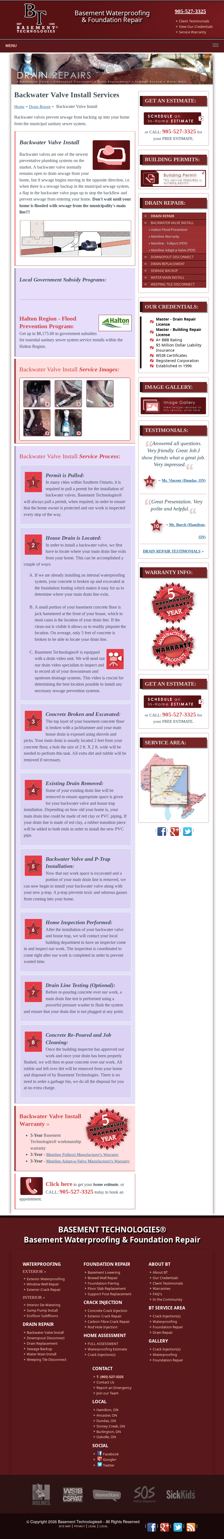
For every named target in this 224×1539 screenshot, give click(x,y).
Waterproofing (165, 1321)
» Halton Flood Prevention (168, 229)
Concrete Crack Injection (107, 1310)
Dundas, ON (106, 1420)
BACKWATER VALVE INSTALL (172, 223)
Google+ (110, 1459)
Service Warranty (192, 32)
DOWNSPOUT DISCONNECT (172, 257)
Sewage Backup (39, 1348)
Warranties (161, 1288)
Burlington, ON (108, 1431)
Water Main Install (41, 1354)
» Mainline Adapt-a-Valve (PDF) (172, 250)
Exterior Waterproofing (46, 1278)
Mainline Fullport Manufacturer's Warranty (82, 1154)
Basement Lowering (104, 1272)
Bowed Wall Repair (103, 1277)
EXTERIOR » (34, 1271)
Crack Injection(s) (102, 1354)
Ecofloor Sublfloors (42, 1315)
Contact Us (105, 1382)
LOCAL (103, 1526)
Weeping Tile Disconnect (46, 1359)
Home (19, 106)
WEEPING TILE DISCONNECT (173, 284)
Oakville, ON (106, 1436)
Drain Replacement (42, 1343)
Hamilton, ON (107, 1409)
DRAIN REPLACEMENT (168, 264)
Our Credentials (165, 1277)
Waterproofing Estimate (107, 1349)
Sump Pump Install (42, 1310)
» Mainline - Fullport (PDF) (168, 243)
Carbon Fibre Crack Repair (109, 1321)
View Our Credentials (196, 26)
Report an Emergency (114, 1387)
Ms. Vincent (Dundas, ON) (184, 480)
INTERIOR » (34, 1297)
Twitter (108, 1465)
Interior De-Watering (43, 1304)
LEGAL (92, 1526)
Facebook (111, 1454)
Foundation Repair (168, 1326)
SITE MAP (65, 1526)
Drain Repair (40, 106)
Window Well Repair (43, 1284)
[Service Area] (173, 819)
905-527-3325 (190, 11)
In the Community (167, 1299)
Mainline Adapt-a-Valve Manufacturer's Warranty (88, 1161)
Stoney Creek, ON (110, 1426)
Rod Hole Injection (102, 1326)
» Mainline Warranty (164, 236)
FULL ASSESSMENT (103, 1343)
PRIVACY (79, 1526)
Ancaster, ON (106, 1415)
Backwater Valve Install (45, 1332)
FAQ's (157, 1293)
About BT (160, 1272)
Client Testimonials (194, 21)
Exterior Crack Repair (44, 1289)
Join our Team (107, 1393)
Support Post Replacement (109, 1293)
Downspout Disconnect (46, 1337)
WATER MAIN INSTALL (167, 277)
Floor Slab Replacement (107, 1288)
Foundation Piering (103, 1283)
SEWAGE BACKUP (164, 270)
